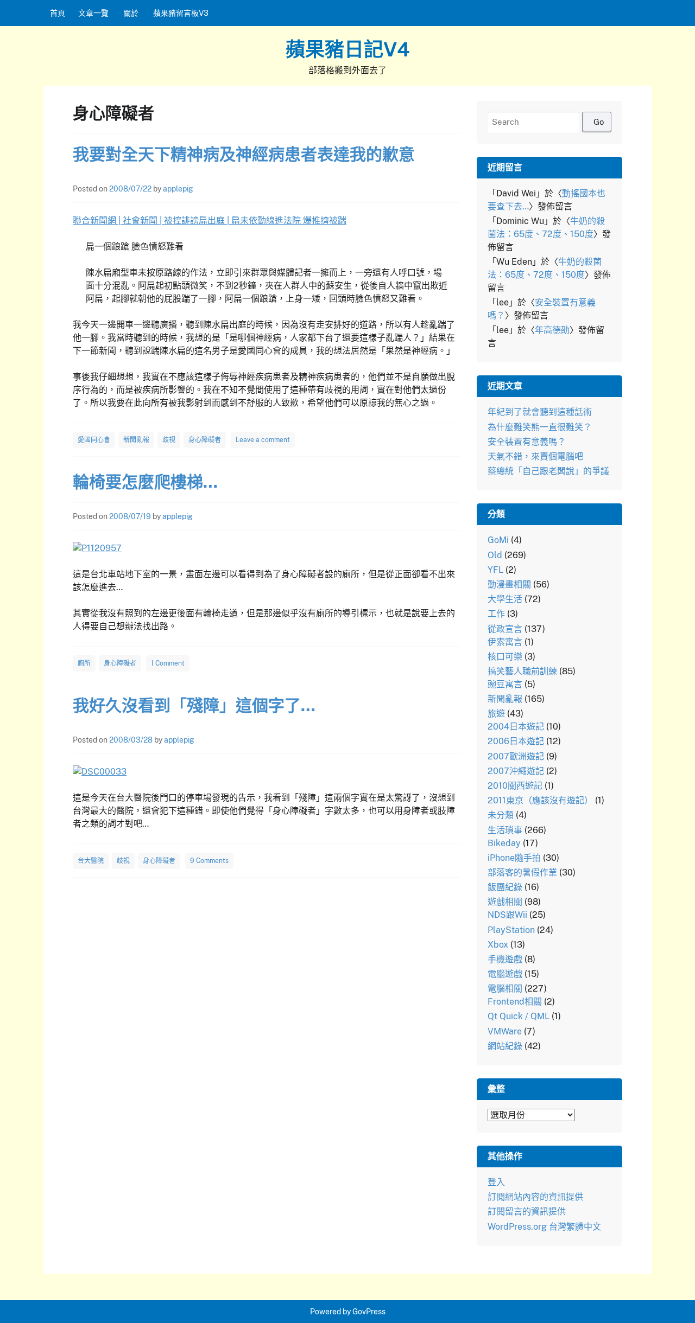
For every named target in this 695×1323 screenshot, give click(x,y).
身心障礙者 (204, 440)
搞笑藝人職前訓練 (522, 671)
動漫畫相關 (509, 584)
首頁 (57, 13)
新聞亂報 (136, 440)
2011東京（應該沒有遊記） (540, 800)
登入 (496, 1182)
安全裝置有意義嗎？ (527, 442)
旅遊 (496, 713)
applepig (178, 188)
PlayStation (511, 930)
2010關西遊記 (515, 786)
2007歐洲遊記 (516, 756)
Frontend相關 (515, 1001)
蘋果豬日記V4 (348, 49)
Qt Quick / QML (518, 1016)
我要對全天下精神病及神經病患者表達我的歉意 (244, 154)
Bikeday (504, 843)
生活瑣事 (505, 830)
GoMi (498, 540)
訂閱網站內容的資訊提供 (535, 1197)
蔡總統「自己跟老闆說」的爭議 (548, 471)
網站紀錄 (505, 1046)
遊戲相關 (505, 902)
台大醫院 (91, 861)
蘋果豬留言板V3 (180, 13)
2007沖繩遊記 (516, 771)
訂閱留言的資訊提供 (527, 1211)
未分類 (501, 815)
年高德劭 (552, 330)
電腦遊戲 (505, 974)
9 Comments (209, 861)
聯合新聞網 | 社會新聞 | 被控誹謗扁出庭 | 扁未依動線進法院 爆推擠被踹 (209, 220)
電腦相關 (505, 988)
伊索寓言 (505, 642)
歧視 (168, 440)
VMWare (505, 1031)
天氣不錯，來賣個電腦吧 (535, 456)
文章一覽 (93, 13)
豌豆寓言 (505, 684)
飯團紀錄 (505, 887)
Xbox (498, 944)
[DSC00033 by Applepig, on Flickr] (100, 771)
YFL (495, 570)
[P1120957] (97, 548)
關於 (130, 13)
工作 (496, 614)
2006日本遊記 (516, 741)
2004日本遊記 (516, 726)
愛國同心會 (94, 440)
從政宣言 (505, 629)
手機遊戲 (505, 959)
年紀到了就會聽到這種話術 (540, 412)
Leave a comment (263, 440)
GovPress (369, 1311)
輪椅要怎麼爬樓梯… (145, 481)
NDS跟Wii (507, 915)
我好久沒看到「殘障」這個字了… (194, 705)
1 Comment (168, 663)
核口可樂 (505, 656)
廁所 (84, 663)
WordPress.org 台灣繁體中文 (544, 1227)
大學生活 (505, 599)
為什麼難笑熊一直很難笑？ (540, 427)
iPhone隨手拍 (514, 858)
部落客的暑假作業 (522, 872)
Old (495, 555)
